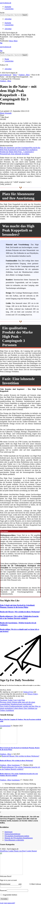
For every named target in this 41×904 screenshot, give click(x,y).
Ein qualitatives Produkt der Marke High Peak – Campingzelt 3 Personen (18, 152)
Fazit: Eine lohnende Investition (18, 154)
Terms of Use (28, 692)
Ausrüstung (15, 765)
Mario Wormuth (6, 113)
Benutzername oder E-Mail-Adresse (20, 884)
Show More (13, 41)
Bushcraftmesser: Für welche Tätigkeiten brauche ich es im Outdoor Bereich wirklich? (19, 617)
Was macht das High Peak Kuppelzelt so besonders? (20, 149)
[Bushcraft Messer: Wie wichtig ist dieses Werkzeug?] (19, 756)
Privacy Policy (32, 694)
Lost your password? (7, 903)
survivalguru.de (5, 3)
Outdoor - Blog (5, 81)
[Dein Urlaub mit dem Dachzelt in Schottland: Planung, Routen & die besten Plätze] (8, 743)
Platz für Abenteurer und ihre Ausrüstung (14, 148)
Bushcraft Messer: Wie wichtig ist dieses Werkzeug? (20, 612)
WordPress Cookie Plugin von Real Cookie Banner (18, 851)
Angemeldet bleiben (9, 895)
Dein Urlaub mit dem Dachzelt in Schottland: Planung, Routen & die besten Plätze (17, 606)
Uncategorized (5, 726)
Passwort (3, 890)
